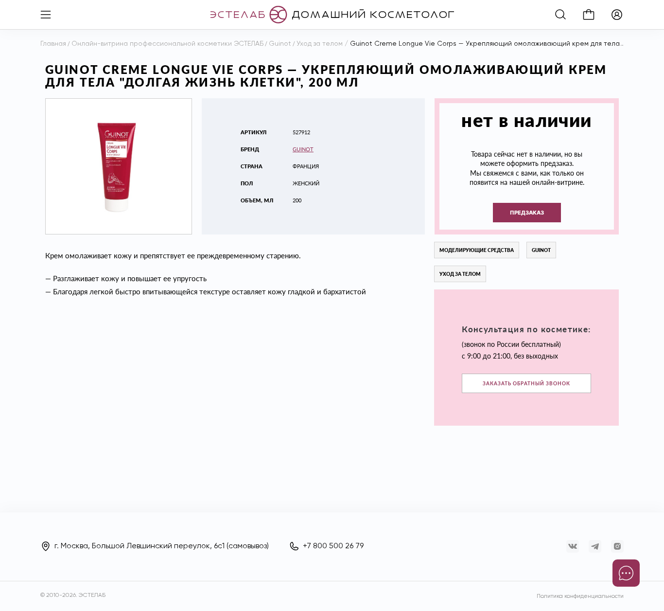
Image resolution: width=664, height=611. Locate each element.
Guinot (303, 149)
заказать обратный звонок (526, 383)
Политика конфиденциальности (580, 596)
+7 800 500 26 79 (333, 546)
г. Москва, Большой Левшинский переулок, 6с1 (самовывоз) (161, 546)
